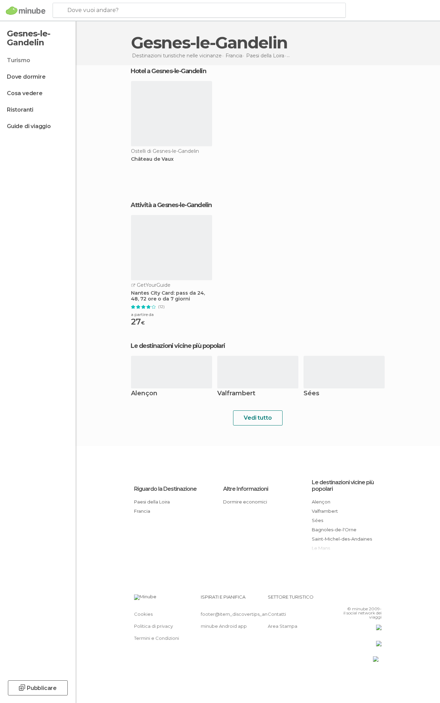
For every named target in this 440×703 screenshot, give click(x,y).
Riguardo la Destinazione (165, 489)
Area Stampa (282, 626)
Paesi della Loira (152, 501)
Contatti (277, 614)
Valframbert (236, 393)
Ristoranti (20, 109)
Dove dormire (26, 76)
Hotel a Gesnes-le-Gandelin (168, 71)
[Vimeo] (368, 599)
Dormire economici (245, 501)
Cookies (143, 614)
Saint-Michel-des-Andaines (342, 539)
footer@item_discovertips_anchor (239, 614)
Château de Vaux (152, 159)
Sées (311, 393)
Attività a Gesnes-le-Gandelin (171, 205)
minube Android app (224, 626)
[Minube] (25, 10)
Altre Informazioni (245, 489)
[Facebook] (350, 599)
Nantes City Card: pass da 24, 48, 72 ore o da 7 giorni (168, 296)
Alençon (144, 393)
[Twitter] (359, 599)
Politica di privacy (153, 626)
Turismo (18, 60)
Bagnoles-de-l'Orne (334, 529)
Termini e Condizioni (156, 638)
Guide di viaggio (29, 126)
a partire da (142, 314)
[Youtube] (377, 599)
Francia (142, 511)
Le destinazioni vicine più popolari (178, 346)
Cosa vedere (25, 93)
